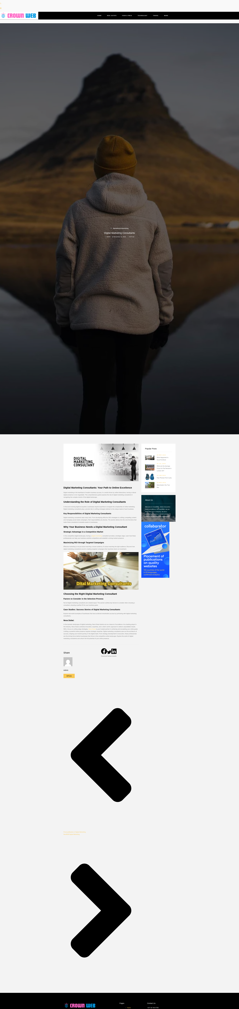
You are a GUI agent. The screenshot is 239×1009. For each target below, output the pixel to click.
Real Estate (112, 15)
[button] (0, 3)
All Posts (69, 676)
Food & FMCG (127, 15)
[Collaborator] (155, 577)
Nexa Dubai (92, 629)
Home (99, 15)
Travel (156, 15)
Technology (142, 15)
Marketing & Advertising (120, 228)
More (166, 15)
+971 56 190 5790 (153, 1007)
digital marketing (96, 536)
